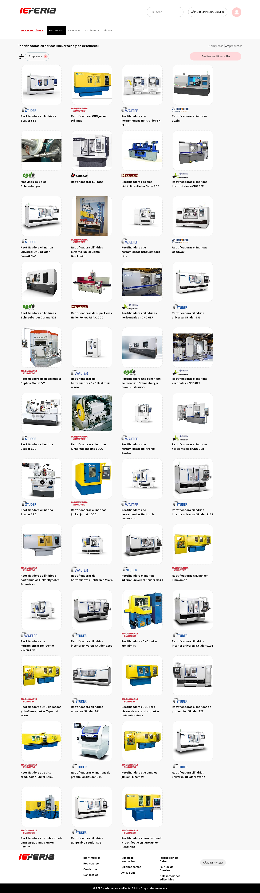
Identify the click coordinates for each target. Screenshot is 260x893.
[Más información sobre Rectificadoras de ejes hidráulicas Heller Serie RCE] (142, 150)
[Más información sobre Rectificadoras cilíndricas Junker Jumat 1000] (92, 478)
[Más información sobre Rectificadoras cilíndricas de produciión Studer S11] (92, 741)
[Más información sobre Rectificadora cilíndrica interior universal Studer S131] (193, 610)
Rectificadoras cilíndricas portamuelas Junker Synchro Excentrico (40, 580)
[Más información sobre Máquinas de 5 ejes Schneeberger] (41, 150)
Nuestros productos (128, 859)
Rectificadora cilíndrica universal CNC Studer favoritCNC (37, 252)
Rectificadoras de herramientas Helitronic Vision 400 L (37, 646)
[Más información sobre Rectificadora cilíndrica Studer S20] (41, 478)
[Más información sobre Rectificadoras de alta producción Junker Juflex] (41, 741)
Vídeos (108, 30)
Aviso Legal (128, 873)
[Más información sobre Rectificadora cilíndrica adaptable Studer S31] (92, 807)
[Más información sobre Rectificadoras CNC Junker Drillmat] (92, 85)
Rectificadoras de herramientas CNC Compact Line (140, 252)
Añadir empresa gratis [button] (207, 12)
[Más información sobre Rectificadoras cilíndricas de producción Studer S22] (193, 675)
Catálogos (92, 30)
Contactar (90, 869)
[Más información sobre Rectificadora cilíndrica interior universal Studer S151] (92, 610)
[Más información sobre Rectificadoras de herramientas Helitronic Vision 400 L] (41, 610)
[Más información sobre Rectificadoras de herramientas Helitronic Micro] (92, 544)
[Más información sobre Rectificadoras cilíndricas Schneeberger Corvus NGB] (41, 281)
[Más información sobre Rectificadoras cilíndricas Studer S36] (41, 85)
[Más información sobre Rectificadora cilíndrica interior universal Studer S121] (193, 478)
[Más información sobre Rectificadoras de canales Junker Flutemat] (142, 741)
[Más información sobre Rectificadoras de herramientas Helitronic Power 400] (142, 478)
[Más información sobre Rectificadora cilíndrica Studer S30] (41, 413)
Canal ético (91, 875)
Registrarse (91, 863)
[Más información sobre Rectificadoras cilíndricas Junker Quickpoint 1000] (92, 413)
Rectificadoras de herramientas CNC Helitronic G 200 (91, 383)
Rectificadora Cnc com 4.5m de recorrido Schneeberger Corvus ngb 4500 (141, 383)
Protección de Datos (169, 859)
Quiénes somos (131, 867)
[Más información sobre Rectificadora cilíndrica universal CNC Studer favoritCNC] (41, 216)
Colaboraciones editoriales (170, 877)
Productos (56, 30)
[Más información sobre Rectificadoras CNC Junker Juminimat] (142, 610)
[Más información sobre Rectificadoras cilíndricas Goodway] (193, 216)
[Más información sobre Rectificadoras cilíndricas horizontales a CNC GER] (193, 150)
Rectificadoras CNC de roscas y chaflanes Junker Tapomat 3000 (41, 711)
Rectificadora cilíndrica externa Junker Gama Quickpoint (87, 252)
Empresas (74, 30)
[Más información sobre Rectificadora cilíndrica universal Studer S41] (92, 675)
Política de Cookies (167, 868)
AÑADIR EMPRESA (213, 862)
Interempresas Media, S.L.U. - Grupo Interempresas (135, 888)
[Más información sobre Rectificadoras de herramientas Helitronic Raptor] (142, 413)
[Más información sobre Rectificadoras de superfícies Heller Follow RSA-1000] (92, 281)
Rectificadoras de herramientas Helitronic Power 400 (138, 514)
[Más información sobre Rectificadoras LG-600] (92, 150)
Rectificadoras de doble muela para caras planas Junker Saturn (41, 842)
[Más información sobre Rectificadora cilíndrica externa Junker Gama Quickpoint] (92, 216)
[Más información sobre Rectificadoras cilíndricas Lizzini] (193, 85)
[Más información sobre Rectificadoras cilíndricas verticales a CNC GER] (193, 347)
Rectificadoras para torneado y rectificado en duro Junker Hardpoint (141, 842)
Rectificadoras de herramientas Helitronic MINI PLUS (141, 121)
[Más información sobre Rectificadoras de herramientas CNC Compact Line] (142, 216)
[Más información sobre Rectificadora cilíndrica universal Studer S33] (193, 281)
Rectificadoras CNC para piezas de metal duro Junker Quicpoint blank (140, 711)
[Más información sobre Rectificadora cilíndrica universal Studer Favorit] (193, 741)
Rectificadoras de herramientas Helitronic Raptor (138, 449)
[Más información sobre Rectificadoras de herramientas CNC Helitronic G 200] (92, 347)
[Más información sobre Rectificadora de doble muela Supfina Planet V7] (41, 347)
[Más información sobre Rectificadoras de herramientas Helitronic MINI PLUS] (142, 85)
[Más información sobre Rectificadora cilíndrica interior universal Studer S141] (142, 544)
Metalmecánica (32, 30)
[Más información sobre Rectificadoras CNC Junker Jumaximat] (193, 544)
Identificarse (91, 858)
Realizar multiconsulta (216, 56)
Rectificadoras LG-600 (87, 182)
